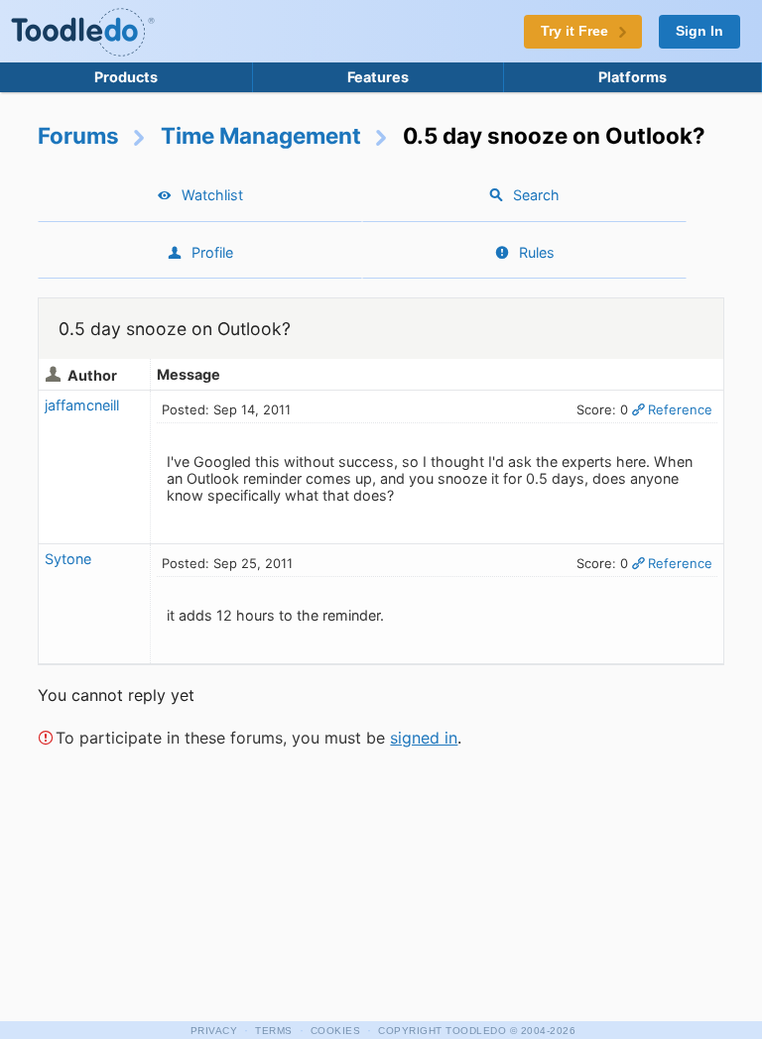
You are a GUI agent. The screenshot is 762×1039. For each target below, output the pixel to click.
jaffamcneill (82, 405)
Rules (537, 252)
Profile (212, 252)
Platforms (632, 76)
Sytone (68, 558)
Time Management (261, 135)
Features (378, 76)
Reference (680, 409)
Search (536, 194)
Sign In (699, 31)
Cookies (336, 1030)
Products (126, 76)
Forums (78, 135)
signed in (423, 738)
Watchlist (212, 194)
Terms (274, 1030)
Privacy (214, 1030)
